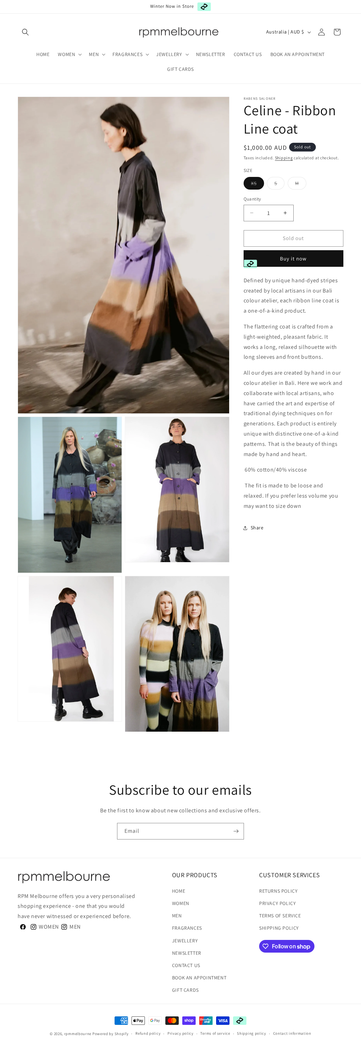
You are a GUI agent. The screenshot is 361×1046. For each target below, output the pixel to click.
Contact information (292, 1033)
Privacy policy (180, 1033)
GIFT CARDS (185, 990)
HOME (178, 891)
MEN (177, 915)
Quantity (252, 199)
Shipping (284, 157)
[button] (25, 32)
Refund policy (147, 1033)
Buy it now (293, 258)
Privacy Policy (277, 903)
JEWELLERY (185, 940)
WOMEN (180, 903)
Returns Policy (278, 891)
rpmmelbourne (77, 1033)
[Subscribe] (236, 831)
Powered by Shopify (110, 1033)
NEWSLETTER (186, 953)
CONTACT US (186, 965)
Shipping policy (251, 1033)
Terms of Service (280, 915)
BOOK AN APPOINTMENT (199, 977)
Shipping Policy (279, 928)
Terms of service (215, 1033)
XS (257, 185)
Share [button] (257, 527)
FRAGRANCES (187, 928)
